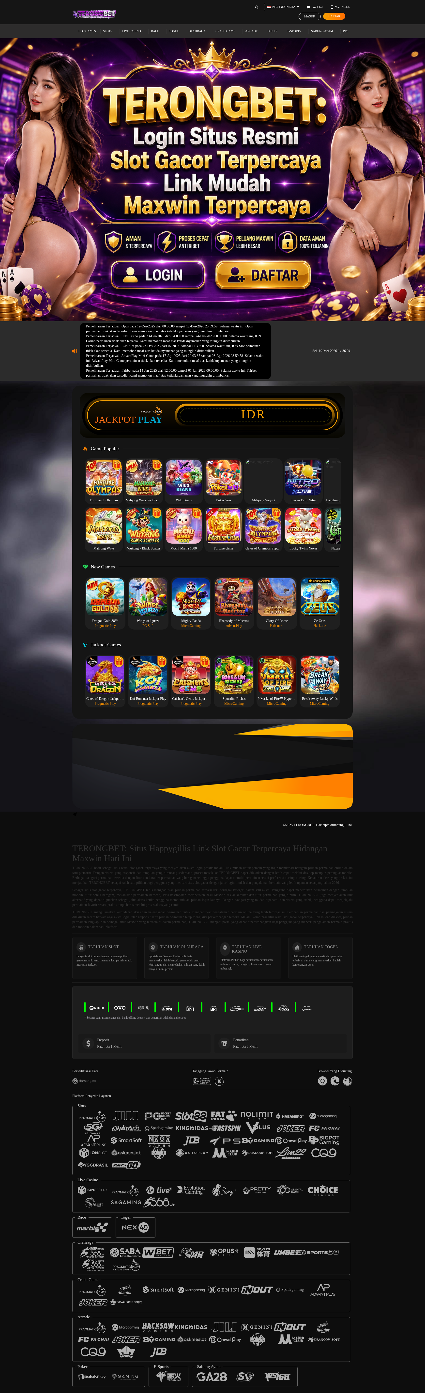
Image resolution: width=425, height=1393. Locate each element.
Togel (174, 31)
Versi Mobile (342, 7)
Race (155, 31)
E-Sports (295, 31)
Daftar (334, 16)
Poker (273, 31)
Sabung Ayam (322, 31)
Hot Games (87, 31)
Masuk (309, 16)
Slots (108, 31)
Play (150, 419)
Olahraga (197, 31)
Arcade (251, 31)
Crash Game (225, 31)
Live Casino (132, 31)
